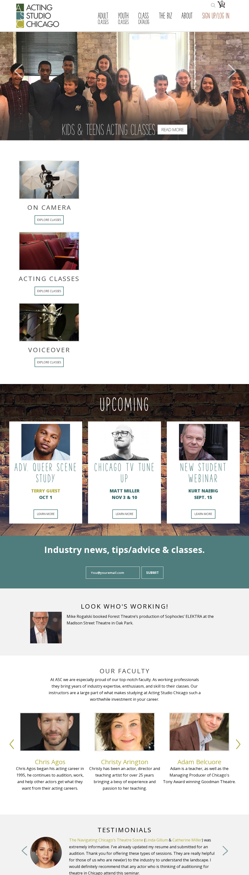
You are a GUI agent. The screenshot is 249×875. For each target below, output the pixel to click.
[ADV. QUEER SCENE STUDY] (45, 442)
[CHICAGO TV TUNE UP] (124, 442)
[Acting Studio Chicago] (37, 26)
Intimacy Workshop (142, 840)
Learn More (45, 514)
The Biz (165, 16)
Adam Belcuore (199, 761)
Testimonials (125, 829)
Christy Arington (124, 761)
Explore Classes (124, 220)
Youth (123, 19)
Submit (152, 572)
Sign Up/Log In (215, 16)
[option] (50, 763)
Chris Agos (50, 761)
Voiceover (125, 349)
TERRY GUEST (45, 491)
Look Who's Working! (125, 606)
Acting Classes (124, 278)
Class (143, 19)
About (187, 16)
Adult (103, 19)
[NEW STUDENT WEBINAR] (203, 442)
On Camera (125, 207)
